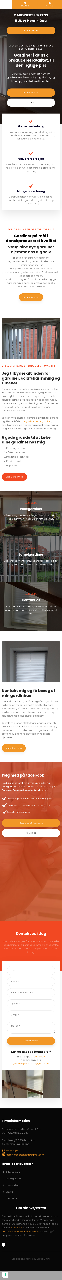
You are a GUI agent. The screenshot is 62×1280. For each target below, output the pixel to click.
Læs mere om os (14, 476)
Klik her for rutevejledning (15, 1143)
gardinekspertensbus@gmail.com (31, 1063)
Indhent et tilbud (31, 297)
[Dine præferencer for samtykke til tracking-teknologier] (5, 1275)
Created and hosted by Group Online (31, 1258)
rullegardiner (28, 421)
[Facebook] (4, 1245)
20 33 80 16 (40, 1056)
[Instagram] (9, 1244)
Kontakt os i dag (14, 748)
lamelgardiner (43, 421)
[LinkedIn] (14, 1244)
